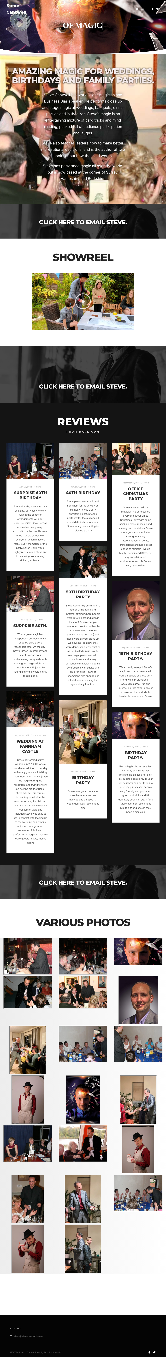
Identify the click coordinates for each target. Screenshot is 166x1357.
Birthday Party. (136, 755)
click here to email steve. (83, 386)
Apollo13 (56, 1352)
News (38, 487)
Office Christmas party (135, 494)
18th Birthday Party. (135, 656)
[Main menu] (142, 9)
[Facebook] (152, 9)
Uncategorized (39, 735)
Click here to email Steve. (83, 222)
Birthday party (83, 780)
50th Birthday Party (83, 594)
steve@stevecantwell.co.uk (28, 1336)
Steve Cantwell (16, 9)
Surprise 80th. (30, 625)
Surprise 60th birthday (30, 495)
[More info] (137, 9)
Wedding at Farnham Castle (30, 746)
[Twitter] (157, 9)
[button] (83, 301)
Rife (12, 1352)
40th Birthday (83, 492)
